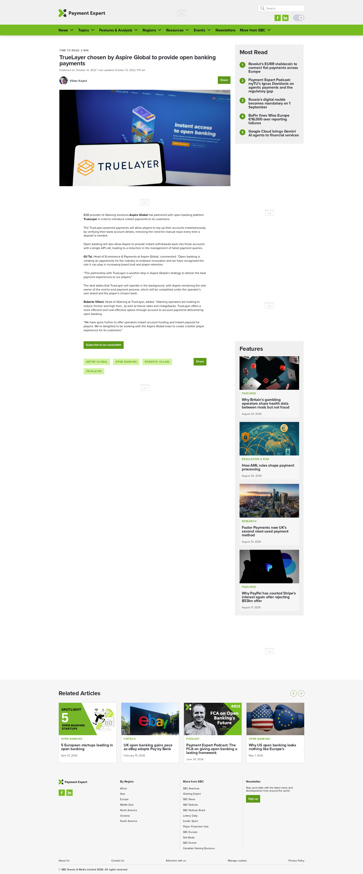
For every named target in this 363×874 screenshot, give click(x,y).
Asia (122, 794)
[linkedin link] (285, 18)
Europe (124, 799)
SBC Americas (191, 788)
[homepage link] (82, 13)
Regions (149, 30)
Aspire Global (97, 362)
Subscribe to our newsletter (103, 345)
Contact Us (117, 860)
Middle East (126, 805)
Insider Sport (190, 821)
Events (199, 30)
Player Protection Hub (196, 826)
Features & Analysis (115, 30)
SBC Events (190, 843)
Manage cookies (237, 860)
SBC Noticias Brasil (194, 810)
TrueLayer (94, 371)
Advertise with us (176, 860)
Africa (123, 788)
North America (128, 810)
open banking (126, 362)
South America (128, 821)
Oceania (125, 816)
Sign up (253, 799)
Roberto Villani (157, 362)
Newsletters (226, 30)
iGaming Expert (192, 794)
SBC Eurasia (190, 832)
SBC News (189, 799)
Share (224, 80)
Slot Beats (189, 837)
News (63, 30)
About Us (64, 860)
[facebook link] (278, 18)
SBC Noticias (190, 805)
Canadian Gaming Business (199, 848)
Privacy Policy (296, 860)
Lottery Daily (190, 816)
